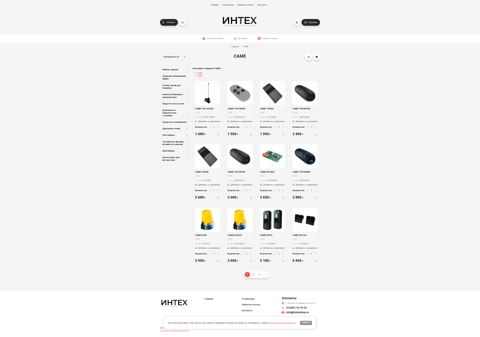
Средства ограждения (174, 122)
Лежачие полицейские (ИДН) (174, 77)
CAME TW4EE (202, 172)
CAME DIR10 (266, 235)
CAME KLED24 (235, 235)
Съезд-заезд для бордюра (171, 86)
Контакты (262, 5)
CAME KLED (201, 235)
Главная (215, 5)
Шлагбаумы (168, 151)
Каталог (171, 22)
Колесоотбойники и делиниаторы (172, 95)
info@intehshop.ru (297, 312)
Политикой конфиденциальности (282, 323)
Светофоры (168, 135)
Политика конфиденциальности (175, 330)
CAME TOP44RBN (301, 172)
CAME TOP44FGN (236, 172)
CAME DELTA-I (299, 235)
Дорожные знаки (171, 128)
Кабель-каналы (170, 69)
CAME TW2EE (267, 108)
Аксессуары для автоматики (171, 158)
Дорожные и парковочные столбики (169, 113)
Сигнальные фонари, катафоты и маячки (173, 143)
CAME (200, 73)
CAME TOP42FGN (301, 108)
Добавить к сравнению (209, 121)
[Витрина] (316, 57)
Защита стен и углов (173, 103)
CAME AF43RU (267, 172)
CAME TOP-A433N (204, 108)
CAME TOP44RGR (236, 108)
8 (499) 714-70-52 (296, 307)
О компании (228, 5)
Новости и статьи (245, 5)
